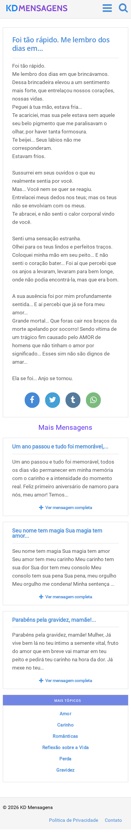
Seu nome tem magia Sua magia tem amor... (57, 533)
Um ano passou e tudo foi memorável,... (60, 446)
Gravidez (65, 770)
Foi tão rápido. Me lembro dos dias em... (61, 44)
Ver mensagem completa (68, 507)
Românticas (65, 736)
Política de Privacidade (73, 820)
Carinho (65, 725)
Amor (65, 713)
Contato (113, 820)
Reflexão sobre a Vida (65, 747)
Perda (65, 759)
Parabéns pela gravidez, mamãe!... (54, 620)
